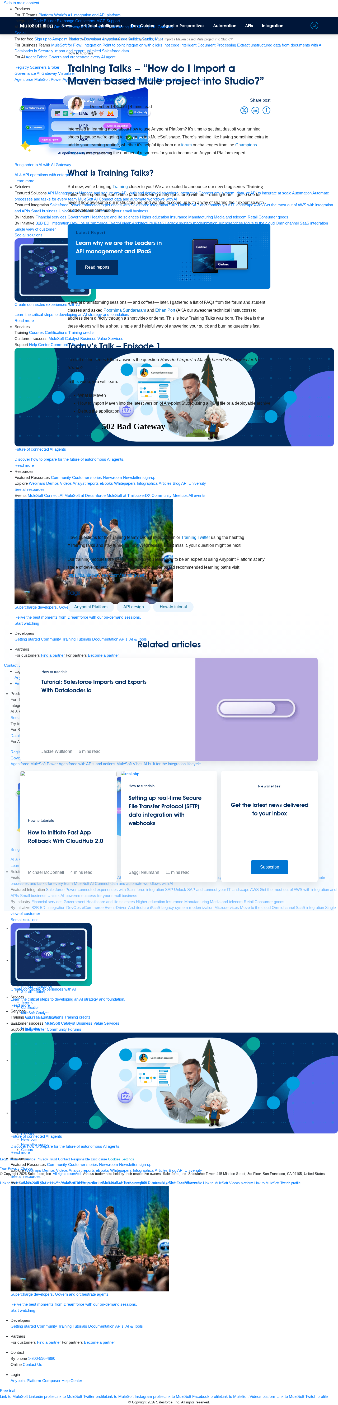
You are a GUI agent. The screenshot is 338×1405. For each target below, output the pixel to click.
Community (47, 1326)
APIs (249, 25)
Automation (224, 25)
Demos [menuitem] (48, 1170)
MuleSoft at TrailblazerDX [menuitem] (125, 1182)
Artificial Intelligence (101, 25)
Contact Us (32, 1364)
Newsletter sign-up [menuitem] (135, 1164)
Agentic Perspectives (183, 25)
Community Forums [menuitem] (64, 1029)
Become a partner (99, 1342)
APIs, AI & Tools (129, 1326)
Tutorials (80, 1326)
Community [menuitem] (57, 1164)
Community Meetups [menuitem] (166, 1182)
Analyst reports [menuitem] (82, 1170)
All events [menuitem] (193, 1182)
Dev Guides (142, 25)
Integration (272, 25)
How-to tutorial (173, 607)
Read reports (97, 267)
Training (65, 1326)
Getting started (23, 1326)
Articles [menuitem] (161, 1170)
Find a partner (49, 1342)
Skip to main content (21, 3)
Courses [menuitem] (32, 1017)
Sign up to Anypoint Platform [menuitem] (58, 39)
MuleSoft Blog (36, 25)
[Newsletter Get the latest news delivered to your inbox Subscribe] (269, 880)
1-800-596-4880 (41, 1358)
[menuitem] (80, 15)
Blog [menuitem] (172, 1170)
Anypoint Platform (90, 607)
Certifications (52, 1017)
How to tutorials (80, 53)
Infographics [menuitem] (143, 1170)
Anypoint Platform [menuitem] (26, 1380)
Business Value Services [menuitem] (97, 1023)
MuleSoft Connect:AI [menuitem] (41, 1182)
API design (133, 607)
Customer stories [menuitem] (83, 1164)
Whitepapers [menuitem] (121, 1170)
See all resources (26, 1176)
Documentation (101, 1326)
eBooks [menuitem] (102, 1170)
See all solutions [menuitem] (25, 919)
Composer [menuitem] (52, 1380)
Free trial (7, 1390)
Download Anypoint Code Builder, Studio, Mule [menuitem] (123, 39)
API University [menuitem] (189, 1170)
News (67, 25)
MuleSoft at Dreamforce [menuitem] (81, 1182)
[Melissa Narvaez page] (76, 104)
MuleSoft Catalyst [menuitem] (60, 1023)
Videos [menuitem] (62, 1170)
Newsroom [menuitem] (108, 1164)
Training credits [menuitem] (77, 1017)
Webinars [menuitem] (33, 1170)
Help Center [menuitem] (35, 1029)
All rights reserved (195, 1402)
